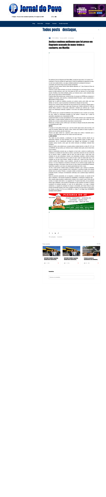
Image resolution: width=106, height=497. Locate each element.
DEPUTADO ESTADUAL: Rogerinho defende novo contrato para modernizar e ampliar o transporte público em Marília (51, 258)
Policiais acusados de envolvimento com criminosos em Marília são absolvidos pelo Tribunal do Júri (91, 258)
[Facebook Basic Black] (52, 16)
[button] (98, 29)
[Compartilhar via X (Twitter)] (52, 233)
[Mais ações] (93, 38)
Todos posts (51, 29)
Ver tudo (98, 243)
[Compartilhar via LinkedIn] (55, 233)
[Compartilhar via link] (58, 233)
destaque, (69, 29)
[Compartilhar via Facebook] (49, 233)
